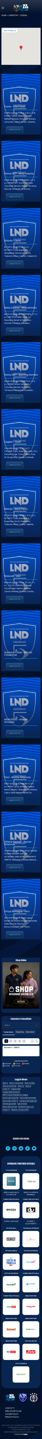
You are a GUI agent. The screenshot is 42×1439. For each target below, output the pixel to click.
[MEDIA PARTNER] (30, 1307)
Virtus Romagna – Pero (17, 911)
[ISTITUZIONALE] (21, 1374)
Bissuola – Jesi (12, 576)
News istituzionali (10, 1106)
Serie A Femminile (16, 1083)
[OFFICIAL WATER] (30, 1352)
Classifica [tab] (20, 1032)
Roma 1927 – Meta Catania (19, 173)
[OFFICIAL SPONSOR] (30, 1262)
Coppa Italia (16, 1089)
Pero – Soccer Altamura (17, 777)
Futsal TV (6, 1109)
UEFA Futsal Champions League (15, 1095)
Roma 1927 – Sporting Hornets (21, 375)
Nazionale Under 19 (10, 1101)
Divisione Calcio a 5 (26, 1106)
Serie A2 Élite (29, 1083)
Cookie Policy (11, 1414)
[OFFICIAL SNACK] (11, 1262)
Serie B (28, 1086)
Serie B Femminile (9, 1086)
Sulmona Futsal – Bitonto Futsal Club (18, 653)
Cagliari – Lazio (12, 442)
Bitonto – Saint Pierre (16, 509)
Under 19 (6, 1089)
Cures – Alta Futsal (14, 106)
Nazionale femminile (28, 1098)
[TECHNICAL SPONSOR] (30, 1239)
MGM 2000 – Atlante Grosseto (16, 721)
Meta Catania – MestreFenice (20, 308)
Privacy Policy (12, 1417)
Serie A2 (21, 1086)
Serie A (5, 1083)
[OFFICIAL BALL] (11, 1239)
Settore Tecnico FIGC (20, 1109)
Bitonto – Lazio (12, 241)
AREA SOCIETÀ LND (13, 1411)
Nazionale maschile (11, 1098)
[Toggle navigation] (2, 8)
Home (4, 15)
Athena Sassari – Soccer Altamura (18, 843)
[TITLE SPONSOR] (11, 1181)
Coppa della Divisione (11, 1092)
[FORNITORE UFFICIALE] (11, 1210)
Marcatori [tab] (30, 1032)
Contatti (9, 1408)
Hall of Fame (22, 1103)
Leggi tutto (14, 129)
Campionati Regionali (28, 1101)
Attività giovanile (9, 1103)
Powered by (18, 1434)
